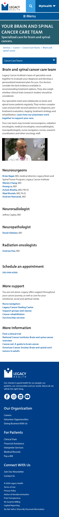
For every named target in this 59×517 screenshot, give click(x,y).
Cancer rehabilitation (13, 314)
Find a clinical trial (11, 333)
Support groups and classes (17, 310)
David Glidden (10, 232)
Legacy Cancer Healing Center (17, 307)
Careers (7, 415)
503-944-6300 (10, 272)
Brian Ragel (8, 175)
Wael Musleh (9, 193)
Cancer (16, 47)
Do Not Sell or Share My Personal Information (24, 509)
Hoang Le (7, 186)
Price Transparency (12, 498)
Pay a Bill (8, 455)
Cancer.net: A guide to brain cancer (20, 343)
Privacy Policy (10, 490)
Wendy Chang (9, 182)
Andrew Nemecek (11, 196)
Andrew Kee (8, 250)
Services (6, 47)
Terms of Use (9, 487)
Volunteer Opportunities (16, 419)
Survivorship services (13, 317)
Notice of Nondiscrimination (16, 494)
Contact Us (9, 475)
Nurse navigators (11, 303)
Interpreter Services (13, 447)
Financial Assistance (14, 443)
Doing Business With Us (15, 423)
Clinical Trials (10, 439)
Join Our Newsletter (14, 471)
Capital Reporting (12, 505)
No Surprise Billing (12, 501)
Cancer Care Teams (31, 47)
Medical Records (12, 451)
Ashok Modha (9, 189)
